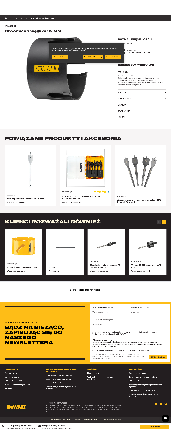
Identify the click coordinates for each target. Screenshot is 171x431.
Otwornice (23, 18)
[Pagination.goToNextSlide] (164, 222)
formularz (107, 358)
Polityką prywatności (133, 354)
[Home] (6, 18)
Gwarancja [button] (124, 111)
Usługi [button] (121, 117)
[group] (19, 427)
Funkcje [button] (122, 92)
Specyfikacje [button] (125, 99)
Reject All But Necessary (93, 57)
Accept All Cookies (112, 57)
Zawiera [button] (122, 105)
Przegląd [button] (123, 72)
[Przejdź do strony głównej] (17, 407)
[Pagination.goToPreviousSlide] (159, 222)
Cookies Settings (60, 57)
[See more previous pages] (12, 18)
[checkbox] (93, 333)
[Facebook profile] (161, 404)
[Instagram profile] (165, 404)
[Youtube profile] (156, 404)
